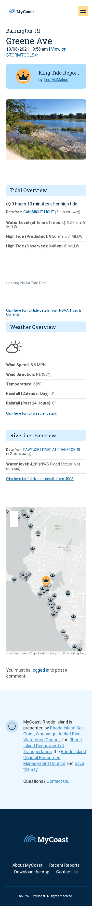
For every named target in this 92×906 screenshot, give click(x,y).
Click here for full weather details (31, 413)
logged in (40, 670)
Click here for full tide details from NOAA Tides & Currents (43, 312)
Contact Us (67, 871)
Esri (82, 653)
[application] (46, 581)
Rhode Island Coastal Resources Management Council (54, 757)
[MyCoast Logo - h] (21, 11)
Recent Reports (64, 865)
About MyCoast (27, 865)
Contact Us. (58, 781)
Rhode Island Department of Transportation (52, 745)
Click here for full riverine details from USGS (40, 479)
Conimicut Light (38, 212)
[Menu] (83, 11)
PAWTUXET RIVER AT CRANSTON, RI (51, 450)
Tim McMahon (56, 79)
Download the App (31, 871)
